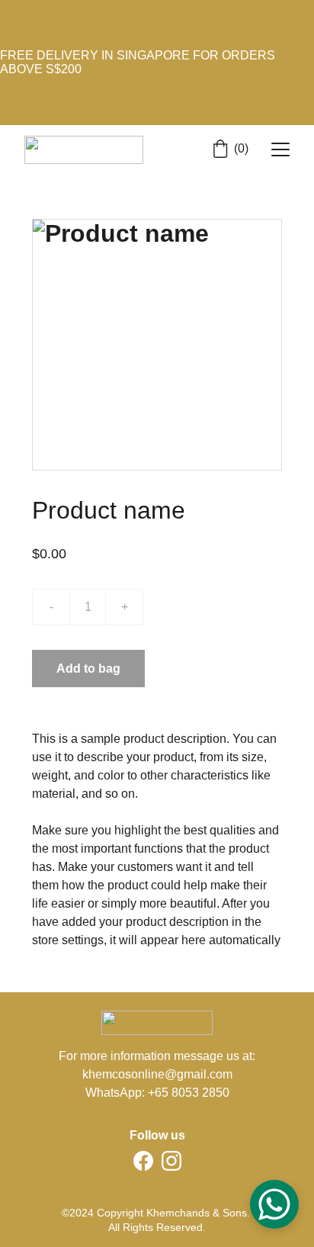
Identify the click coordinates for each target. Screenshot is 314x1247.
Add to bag (88, 668)
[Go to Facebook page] (143, 1161)
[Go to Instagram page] (171, 1161)
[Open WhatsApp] (274, 1204)
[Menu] (280, 149)
